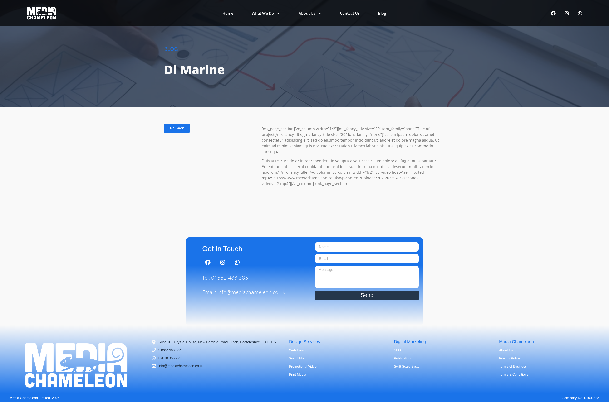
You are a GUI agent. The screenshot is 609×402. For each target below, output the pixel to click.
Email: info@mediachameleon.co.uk (243, 292)
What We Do (263, 13)
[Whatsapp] (580, 13)
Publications (403, 358)
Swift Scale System (408, 366)
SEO (397, 350)
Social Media (298, 358)
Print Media (297, 374)
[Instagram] (566, 13)
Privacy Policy (509, 358)
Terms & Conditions (513, 374)
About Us (307, 13)
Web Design (298, 350)
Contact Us (350, 13)
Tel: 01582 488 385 (225, 277)
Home (227, 13)
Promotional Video (303, 366)
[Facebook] (553, 13)
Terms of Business (513, 366)
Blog (382, 13)
